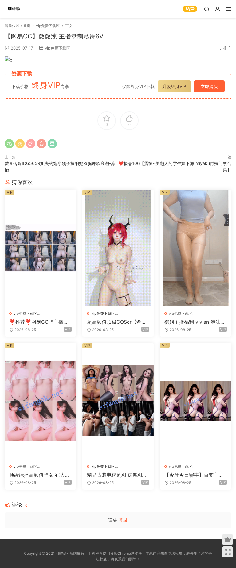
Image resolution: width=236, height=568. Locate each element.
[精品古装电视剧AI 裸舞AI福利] (118, 401)
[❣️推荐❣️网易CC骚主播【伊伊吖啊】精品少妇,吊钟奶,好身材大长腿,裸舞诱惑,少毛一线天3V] (40, 248)
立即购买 (209, 86)
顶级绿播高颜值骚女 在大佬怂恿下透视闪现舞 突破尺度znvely (39, 475)
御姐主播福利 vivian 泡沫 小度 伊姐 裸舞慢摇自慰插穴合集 (195, 322)
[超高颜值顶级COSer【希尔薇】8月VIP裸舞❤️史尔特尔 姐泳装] (118, 248)
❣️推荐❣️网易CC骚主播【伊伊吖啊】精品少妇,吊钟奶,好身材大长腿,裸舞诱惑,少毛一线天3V (39, 322)
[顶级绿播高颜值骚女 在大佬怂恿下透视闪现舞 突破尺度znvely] (40, 401)
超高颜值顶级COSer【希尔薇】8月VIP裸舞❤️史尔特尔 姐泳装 (117, 322)
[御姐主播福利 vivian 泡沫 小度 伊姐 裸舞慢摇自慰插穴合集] (195, 248)
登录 (123, 520)
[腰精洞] (14, 9)
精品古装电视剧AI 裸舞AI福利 (117, 475)
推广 (227, 48)
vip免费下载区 (57, 48)
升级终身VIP (174, 86)
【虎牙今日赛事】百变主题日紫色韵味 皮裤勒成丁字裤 (194, 475)
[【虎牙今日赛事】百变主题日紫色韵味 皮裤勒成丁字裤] (195, 401)
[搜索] (206, 9)
